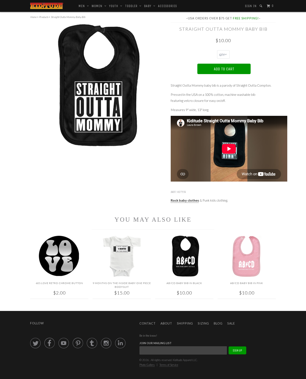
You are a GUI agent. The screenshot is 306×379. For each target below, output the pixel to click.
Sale (231, 323)
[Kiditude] (46, 6)
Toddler (132, 6)
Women (98, 6)
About (166, 323)
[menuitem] (250, 6)
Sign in (251, 6)
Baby (148, 6)
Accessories (167, 6)
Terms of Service (168, 364)
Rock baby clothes (185, 200)
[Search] (261, 6)
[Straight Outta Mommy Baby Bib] (98, 85)
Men (82, 6)
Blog (218, 323)
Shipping (185, 323)
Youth (114, 6)
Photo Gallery (147, 364)
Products (43, 17)
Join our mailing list (155, 343)
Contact (147, 323)
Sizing (203, 323)
